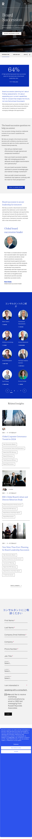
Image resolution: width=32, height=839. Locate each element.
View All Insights (15, 585)
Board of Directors (8, 456)
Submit (8, 714)
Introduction (5, 54)
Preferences (16, 744)
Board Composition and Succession (12, 504)
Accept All (16, 751)
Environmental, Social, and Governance (13, 448)
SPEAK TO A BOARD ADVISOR (16, 187)
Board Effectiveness (8, 464)
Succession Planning (8, 562)
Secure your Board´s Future (11, 33)
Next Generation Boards (9, 444)
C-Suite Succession (8, 574)
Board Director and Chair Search (11, 512)
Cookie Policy (11, 737)
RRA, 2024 (15, 81)
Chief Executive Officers (9, 460)
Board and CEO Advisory (9, 452)
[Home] (5, 4)
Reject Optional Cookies (16, 747)
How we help (16, 54)
